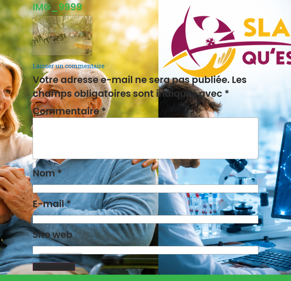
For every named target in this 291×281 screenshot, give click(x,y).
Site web (52, 234)
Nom (47, 173)
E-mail (52, 203)
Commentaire (69, 111)
